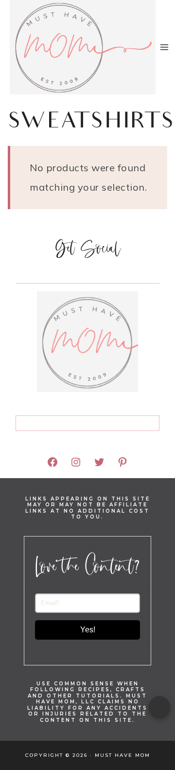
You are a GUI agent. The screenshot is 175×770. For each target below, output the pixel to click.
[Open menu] (165, 46)
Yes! (87, 630)
